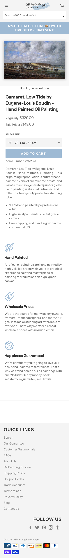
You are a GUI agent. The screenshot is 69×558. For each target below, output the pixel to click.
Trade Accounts (14, 485)
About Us (10, 461)
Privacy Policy (13, 497)
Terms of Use (12, 491)
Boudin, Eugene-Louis (34, 88)
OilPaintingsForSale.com (26, 539)
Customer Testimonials (19, 449)
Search (8, 437)
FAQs (7, 455)
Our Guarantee (14, 443)
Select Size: (13, 134)
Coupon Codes (14, 479)
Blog (7, 502)
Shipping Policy (14, 473)
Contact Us (11, 508)
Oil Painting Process (17, 467)
